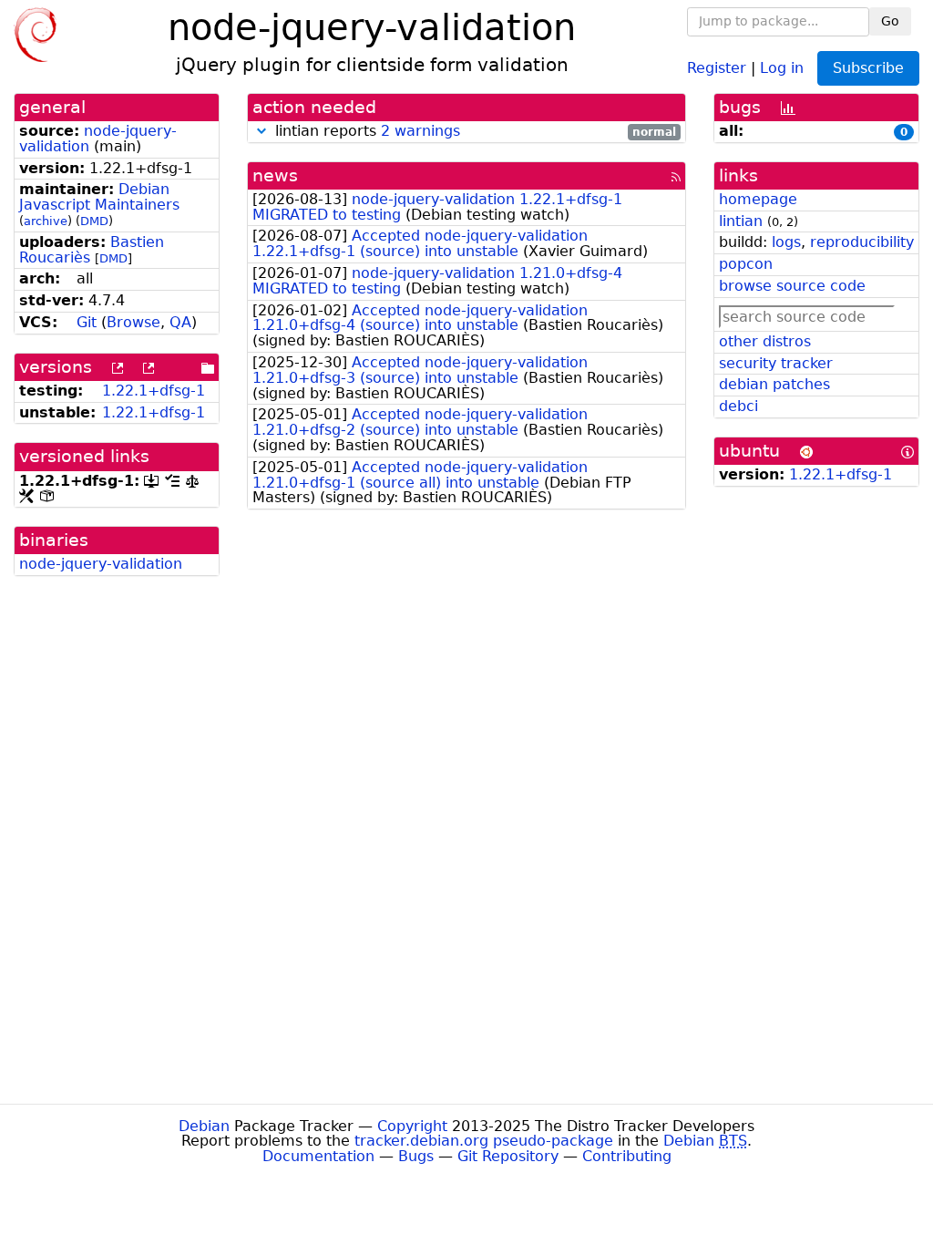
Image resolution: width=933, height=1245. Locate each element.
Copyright (412, 1126)
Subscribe (868, 68)
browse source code (792, 285)
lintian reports (473, 131)
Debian (204, 1126)
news (275, 175)
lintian (741, 221)
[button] (261, 130)
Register (716, 67)
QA (180, 322)
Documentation (318, 1156)
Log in (782, 67)
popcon (746, 264)
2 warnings (420, 130)
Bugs (416, 1156)
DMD (94, 221)
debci (738, 406)
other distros (765, 341)
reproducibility (862, 242)
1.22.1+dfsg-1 (153, 390)
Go (890, 21)
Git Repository (508, 1156)
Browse (133, 322)
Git (87, 322)
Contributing (627, 1156)
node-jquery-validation (98, 138)
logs (786, 242)
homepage (758, 199)
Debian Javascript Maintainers (99, 196)
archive (45, 221)
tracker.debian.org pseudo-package (483, 1140)
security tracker (776, 363)
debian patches (774, 384)
